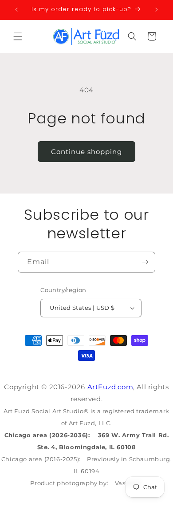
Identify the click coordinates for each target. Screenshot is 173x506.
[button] (18, 36)
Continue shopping (86, 151)
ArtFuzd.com (110, 387)
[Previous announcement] (16, 10)
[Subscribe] (145, 262)
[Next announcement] (156, 10)
